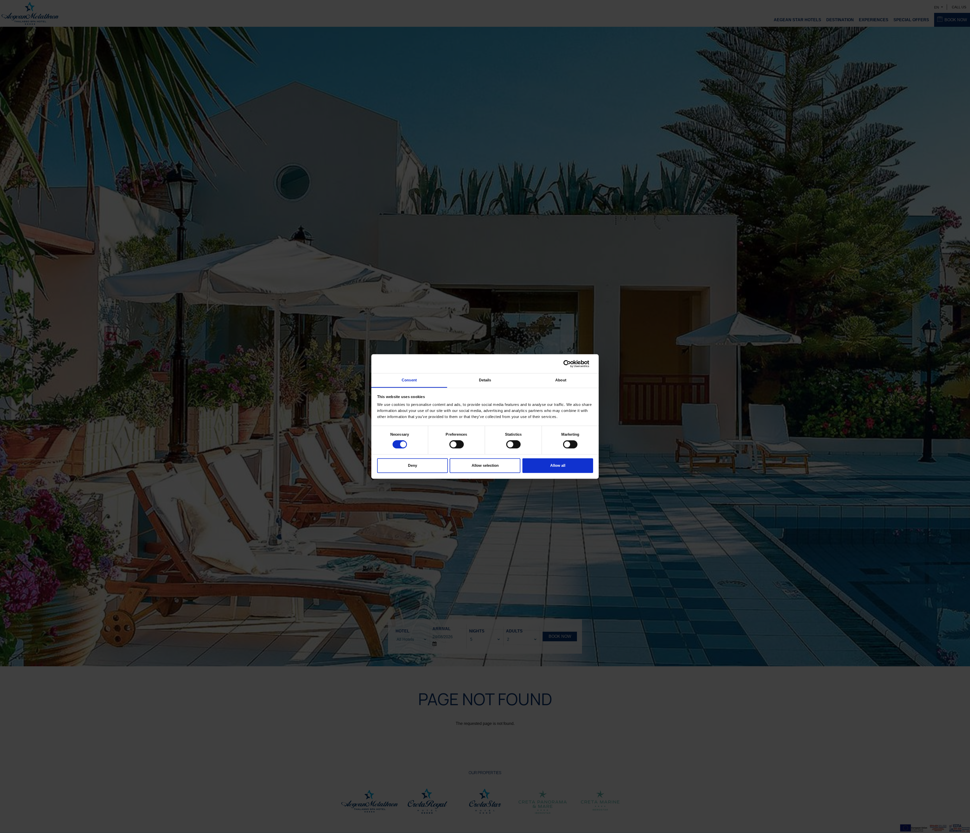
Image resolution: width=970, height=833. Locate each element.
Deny (412, 465)
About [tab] (560, 380)
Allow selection (485, 465)
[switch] (456, 444)
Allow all (557, 465)
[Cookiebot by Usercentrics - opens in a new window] (571, 364)
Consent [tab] (409, 380)
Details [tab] (485, 380)
